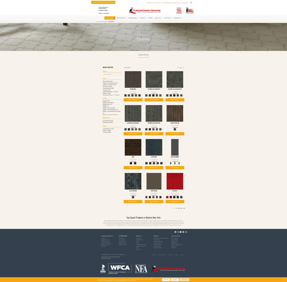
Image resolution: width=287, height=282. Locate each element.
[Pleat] (136, 129)
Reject (175, 279)
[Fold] (132, 129)
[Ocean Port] (150, 163)
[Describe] (153, 197)
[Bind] (133, 113)
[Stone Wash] (181, 197)
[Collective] (153, 95)
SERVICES (142, 18)
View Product (133, 99)
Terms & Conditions (161, 254)
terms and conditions (121, 280)
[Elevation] (132, 95)
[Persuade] (156, 197)
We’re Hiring (182, 254)
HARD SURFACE (120, 18)
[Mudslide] (175, 113)
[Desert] (128, 95)
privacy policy (108, 280)
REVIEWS (150, 18)
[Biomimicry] (154, 79)
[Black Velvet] (135, 163)
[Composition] (156, 95)
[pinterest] (183, 232)
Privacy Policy (170, 254)
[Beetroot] (174, 197)
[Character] (149, 95)
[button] (114, 18)
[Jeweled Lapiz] (175, 147)
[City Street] (161, 163)
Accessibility (154, 254)
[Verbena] (177, 197)
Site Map (176, 254)
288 (178, 208)
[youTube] (180, 232)
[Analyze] (149, 197)
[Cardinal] (175, 181)
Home (98, 21)
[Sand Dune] (179, 163)
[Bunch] (128, 129)
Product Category (104, 21)
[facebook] (175, 232)
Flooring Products (107, 236)
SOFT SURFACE (109, 18)
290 (184, 208)
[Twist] (139, 129)
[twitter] (178, 232)
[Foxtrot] (133, 181)
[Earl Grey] (157, 163)
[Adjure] (160, 197)
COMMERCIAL (176, 18)
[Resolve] (153, 181)
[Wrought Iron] (175, 163)
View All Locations (104, 13)
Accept (166, 279)
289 (181, 208)
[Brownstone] (154, 163)
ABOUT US (157, 18)
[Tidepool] (154, 147)
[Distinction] (160, 95)
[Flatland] (139, 95)
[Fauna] (136, 95)
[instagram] (186, 232)
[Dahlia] (170, 197)
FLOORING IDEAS (132, 18)
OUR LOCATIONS (175, 236)
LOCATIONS (167, 18)
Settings (184, 279)
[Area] (133, 79)
